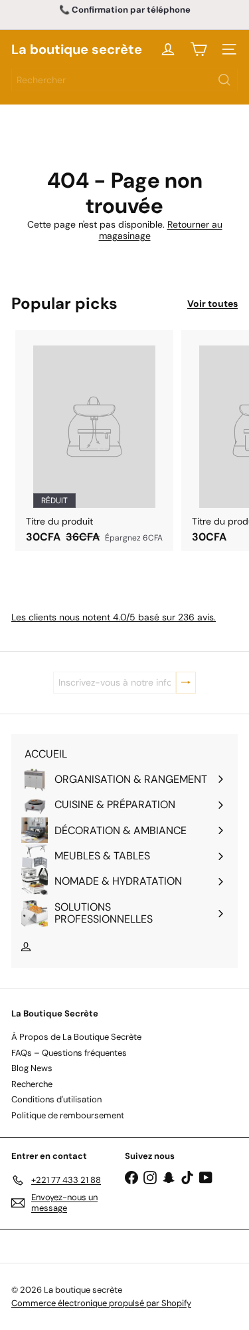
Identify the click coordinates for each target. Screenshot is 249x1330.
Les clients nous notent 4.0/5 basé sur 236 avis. (113, 617)
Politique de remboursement (67, 1115)
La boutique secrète (76, 49)
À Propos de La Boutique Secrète (76, 1036)
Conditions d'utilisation (56, 1099)
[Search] (224, 80)
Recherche (31, 1084)
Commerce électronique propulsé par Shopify (101, 1303)
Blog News (31, 1068)
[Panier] (198, 49)
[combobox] (124, 80)
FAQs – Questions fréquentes (69, 1052)
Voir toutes (212, 304)
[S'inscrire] (186, 683)
